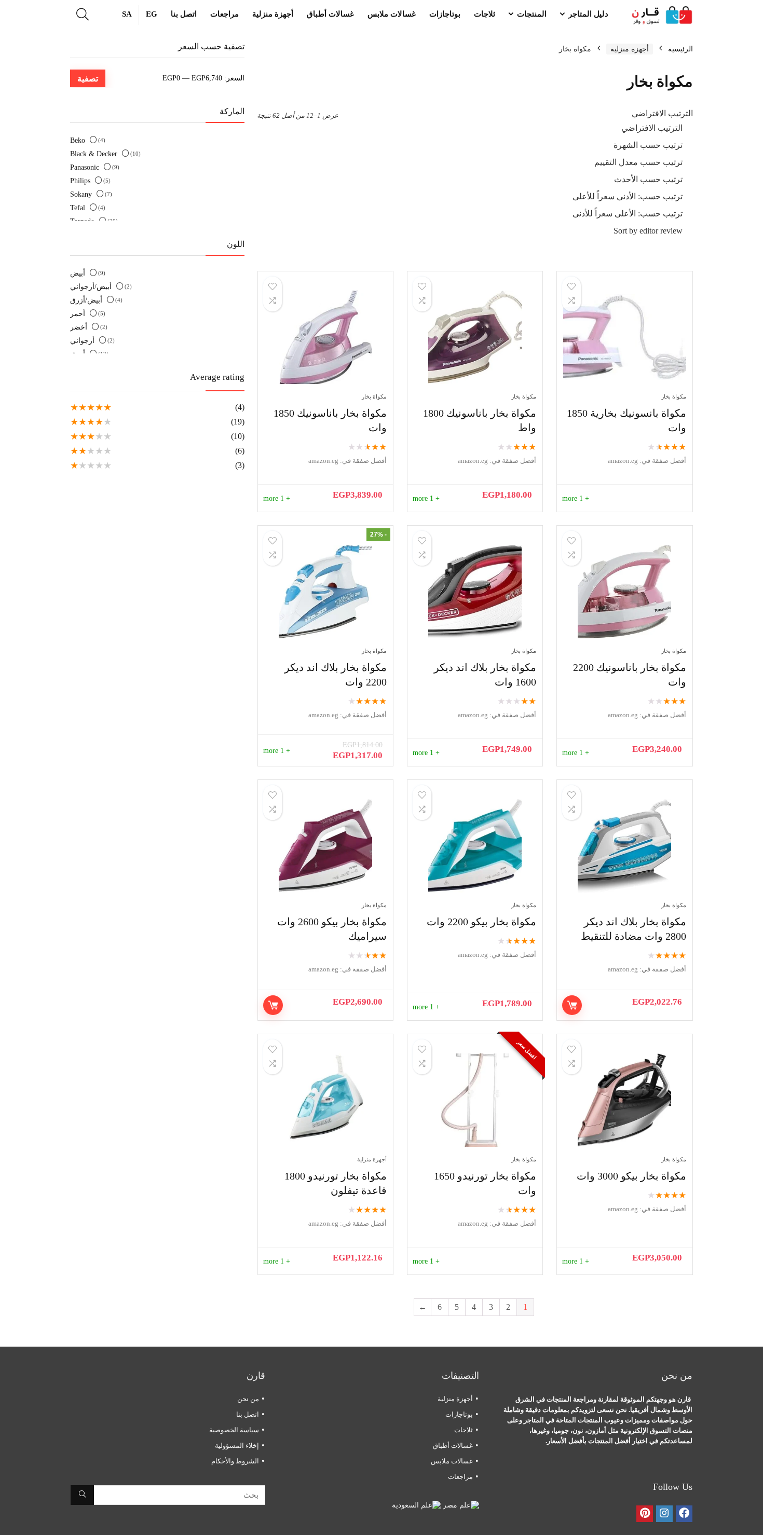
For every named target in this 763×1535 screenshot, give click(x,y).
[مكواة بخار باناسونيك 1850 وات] (325, 337)
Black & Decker (93, 154)
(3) (239, 465)
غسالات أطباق (330, 14)
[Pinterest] (644, 1513)
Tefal (77, 208)
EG (151, 14)
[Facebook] (684, 1513)
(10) (237, 436)
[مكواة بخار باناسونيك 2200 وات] (624, 591)
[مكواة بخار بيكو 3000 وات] (624, 1100)
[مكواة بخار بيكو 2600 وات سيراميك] (325, 846)
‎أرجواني (82, 341)
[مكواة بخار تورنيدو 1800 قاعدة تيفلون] (325, 1100)
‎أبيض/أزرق (86, 300)
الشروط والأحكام (235, 1461)
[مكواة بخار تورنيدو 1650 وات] (475, 1100)
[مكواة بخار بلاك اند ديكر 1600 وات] (475, 591)
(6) (239, 450)
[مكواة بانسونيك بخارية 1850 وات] (624, 337)
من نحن (248, 1399)
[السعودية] (416, 1505)
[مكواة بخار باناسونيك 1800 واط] (475, 337)
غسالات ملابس (391, 14)
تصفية (87, 78)
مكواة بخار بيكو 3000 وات (631, 1176)
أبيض (77, 273)
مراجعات (224, 14)
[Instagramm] (664, 1513)
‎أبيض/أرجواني (91, 287)
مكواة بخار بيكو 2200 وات (481, 921)
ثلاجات (484, 14)
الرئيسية (680, 49)
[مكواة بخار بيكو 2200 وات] (475, 846)
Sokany (81, 194)
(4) (239, 407)
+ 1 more (575, 498)
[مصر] (460, 1505)
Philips (80, 181)
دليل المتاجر (588, 14)
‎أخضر (78, 327)
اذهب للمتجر (572, 1005)
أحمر (77, 314)
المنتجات (532, 14)
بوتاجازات (444, 14)
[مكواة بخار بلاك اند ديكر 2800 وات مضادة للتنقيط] (624, 846)
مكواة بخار (673, 396)
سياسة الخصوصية (234, 1430)
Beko (77, 140)
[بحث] (82, 1495)
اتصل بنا (184, 14)
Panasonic (84, 167)
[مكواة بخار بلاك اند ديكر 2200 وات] (325, 591)
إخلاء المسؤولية (237, 1445)
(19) (237, 421)
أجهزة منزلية (272, 14)
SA (127, 14)
